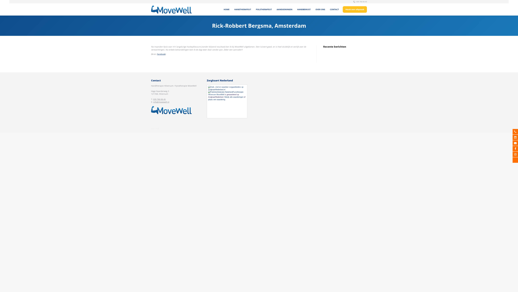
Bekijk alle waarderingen (233, 97)
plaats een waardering (216, 100)
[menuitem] (226, 9)
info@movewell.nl (161, 102)
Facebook (161, 54)
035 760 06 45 (361, 2)
